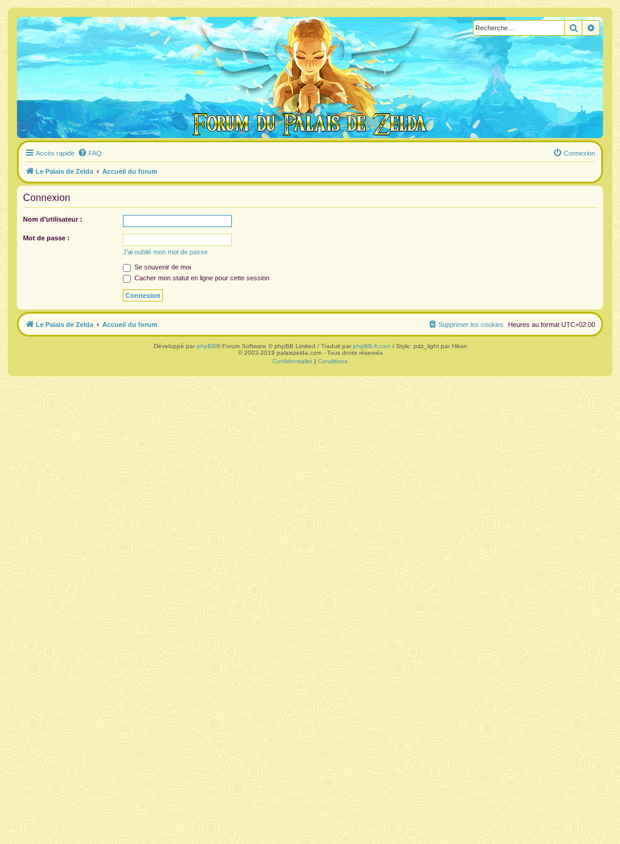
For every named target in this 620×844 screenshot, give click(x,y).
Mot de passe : (46, 238)
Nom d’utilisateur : (52, 219)
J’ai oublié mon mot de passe (165, 252)
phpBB (206, 346)
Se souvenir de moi (162, 267)
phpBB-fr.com (372, 346)
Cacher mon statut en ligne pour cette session (201, 278)
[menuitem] (90, 153)
